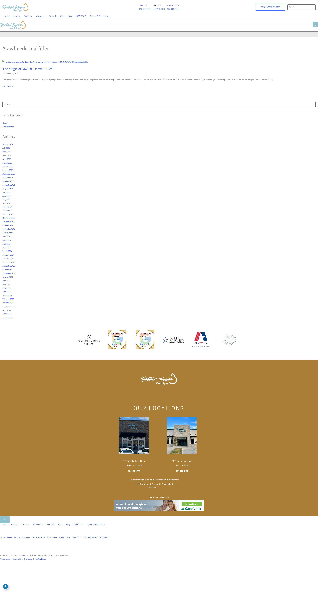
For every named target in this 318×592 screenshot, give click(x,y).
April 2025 (6, 203)
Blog (68, 537)
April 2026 (6, 159)
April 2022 (6, 310)
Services (17, 537)
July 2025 (6, 192)
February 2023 (8, 299)
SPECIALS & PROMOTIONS (95, 537)
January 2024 (7, 259)
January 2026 (7, 170)
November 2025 (8, 177)
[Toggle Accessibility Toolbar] (5, 587)
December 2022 (8, 306)
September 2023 (8, 273)
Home (2, 537)
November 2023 (8, 266)
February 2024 (8, 255)
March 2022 (7, 314)
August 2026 (7, 144)
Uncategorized (8, 127)
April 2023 (6, 292)
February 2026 (8, 166)
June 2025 (6, 196)
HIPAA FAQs (40, 559)
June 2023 (6, 284)
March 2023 (7, 295)
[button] (270, 7)
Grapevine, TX (173, 5)
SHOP (61, 537)
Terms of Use (18, 559)
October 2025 (7, 181)
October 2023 (7, 270)
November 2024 (8, 222)
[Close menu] (5, 519)
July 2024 (6, 236)
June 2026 (6, 152)
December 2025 (8, 174)
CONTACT (76, 537)
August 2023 (7, 277)
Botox (4, 123)
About (9, 537)
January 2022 (7, 317)
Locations (26, 537)
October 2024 (7, 225)
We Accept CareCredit (159, 497)
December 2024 (8, 218)
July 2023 (6, 281)
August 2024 (7, 233)
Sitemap (29, 559)
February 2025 (8, 211)
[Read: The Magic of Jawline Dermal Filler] (45, 62)
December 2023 (8, 262)
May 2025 (6, 200)
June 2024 (6, 240)
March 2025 (7, 207)
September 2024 (8, 229)
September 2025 (8, 185)
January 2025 (7, 214)
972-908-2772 (172, 9)
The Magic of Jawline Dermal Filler (27, 69)
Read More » (7, 86)
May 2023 (6, 288)
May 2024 (6, 244)
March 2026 (7, 163)
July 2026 (6, 148)
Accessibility (5, 559)
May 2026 (6, 155)
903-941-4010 (182, 471)
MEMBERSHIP (38, 537)
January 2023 (7, 303)
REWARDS (52, 537)
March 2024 (7, 251)
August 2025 (7, 188)
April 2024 (6, 248)
